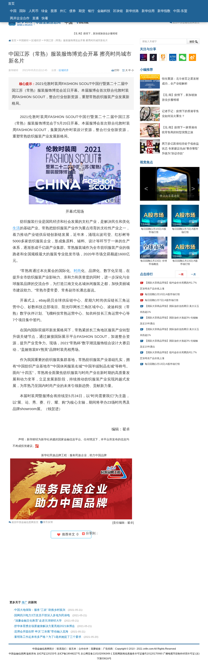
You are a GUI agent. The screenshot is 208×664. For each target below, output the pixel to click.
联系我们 (61, 648)
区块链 (118, 11)
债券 (72, 11)
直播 (35, 18)
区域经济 (36, 40)
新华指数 (163, 11)
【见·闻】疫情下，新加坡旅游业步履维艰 (95, 33)
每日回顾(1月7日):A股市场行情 (161, 300)
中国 (13, 11)
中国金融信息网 (17, 653)
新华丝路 (132, 11)
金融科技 (103, 11)
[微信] (183, 58)
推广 (24, 602)
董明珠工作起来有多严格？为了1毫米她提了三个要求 (47, 636)
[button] (144, 183)
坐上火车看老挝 (170, 195)
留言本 (72, 648)
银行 (91, 11)
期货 (82, 11)
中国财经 (24, 40)
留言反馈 (48, 522)
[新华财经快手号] (164, 58)
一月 (193, 274)
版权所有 (31, 653)
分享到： (92, 533)
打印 (116, 70)
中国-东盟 (180, 11)
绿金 (44, 11)
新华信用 (148, 11)
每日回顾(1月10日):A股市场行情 (162, 294)
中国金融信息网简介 (43, 648)
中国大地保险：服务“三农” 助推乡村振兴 (39, 609)
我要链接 (96, 648)
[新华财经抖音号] (154, 58)
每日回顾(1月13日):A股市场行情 (162, 364)
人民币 (33, 11)
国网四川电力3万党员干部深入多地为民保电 (42, 615)
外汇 (63, 11)
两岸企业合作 (19, 18)
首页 (11, 3)
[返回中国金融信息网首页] (37, 445)
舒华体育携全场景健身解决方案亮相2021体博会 (44, 626)
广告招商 (108, 648)
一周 (181, 274)
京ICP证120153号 (47, 653)
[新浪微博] (193, 58)
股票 (54, 11)
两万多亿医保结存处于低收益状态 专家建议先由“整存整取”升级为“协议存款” (180, 148)
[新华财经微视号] (144, 58)
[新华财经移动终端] (173, 58)
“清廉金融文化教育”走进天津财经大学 (38, 620)
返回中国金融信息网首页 (186, 22)
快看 (45, 18)
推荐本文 (69, 534)
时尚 (77, 271)
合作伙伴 (83, 648)
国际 (22, 11)
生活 (16, 228)
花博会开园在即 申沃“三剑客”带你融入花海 (41, 631)
